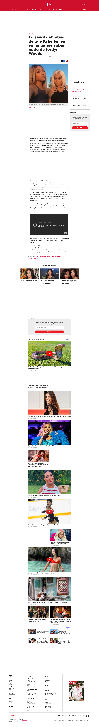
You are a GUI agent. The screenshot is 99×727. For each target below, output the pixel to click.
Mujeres (11, 706)
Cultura (68, 9)
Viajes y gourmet (58, 9)
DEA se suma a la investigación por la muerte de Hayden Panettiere (79, 106)
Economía (29, 705)
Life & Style (30, 679)
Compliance (70, 720)
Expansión (30, 701)
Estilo (28, 680)
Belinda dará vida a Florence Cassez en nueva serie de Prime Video (79, 98)
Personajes (11, 692)
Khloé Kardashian (56, 256)
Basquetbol (30, 694)
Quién (10, 675)
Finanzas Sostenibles (50, 706)
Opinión (29, 675)
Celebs (10, 702)
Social (46, 702)
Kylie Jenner (40, 256)
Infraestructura (49, 694)
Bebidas (11, 689)
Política (47, 679)
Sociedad (47, 688)
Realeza (25, 9)
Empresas (29, 702)
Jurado (10, 695)
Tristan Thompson (33, 258)
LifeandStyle (48, 676)
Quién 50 (84, 9)
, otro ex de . (55, 140)
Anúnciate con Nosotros (82, 720)
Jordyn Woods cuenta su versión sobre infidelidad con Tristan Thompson (49, 282)
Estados (47, 685)
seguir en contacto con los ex (42, 194)
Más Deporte (30, 695)
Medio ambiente (48, 701)
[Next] (79, 273)
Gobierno (47, 680)
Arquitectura (48, 695)
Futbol (29, 690)
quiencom (87, 715)
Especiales (29, 676)
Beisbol (29, 691)
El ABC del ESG (48, 708)
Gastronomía (12, 688)
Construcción (48, 691)
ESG (28, 710)
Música (28, 685)
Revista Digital (85, 4)
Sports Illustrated (32, 689)
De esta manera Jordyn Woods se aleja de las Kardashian (29, 281)
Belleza (47, 9)
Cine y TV (29, 684)
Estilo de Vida (12, 694)
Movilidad (47, 705)
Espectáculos (16, 9)
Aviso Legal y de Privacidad (58, 720)
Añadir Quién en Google (51, 60)
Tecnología (30, 707)
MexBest (11, 687)
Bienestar (11, 693)
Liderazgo (11, 709)
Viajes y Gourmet (13, 683)
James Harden (43, 140)
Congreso (47, 682)
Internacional (30, 706)
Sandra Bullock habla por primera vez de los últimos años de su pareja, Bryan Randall (79, 89)
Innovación (48, 707)
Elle (10, 698)
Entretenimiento (31, 681)
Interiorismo (48, 697)
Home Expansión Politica (33, 703)
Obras (28, 708)
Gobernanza (48, 703)
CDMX (46, 684)
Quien (84, 716)
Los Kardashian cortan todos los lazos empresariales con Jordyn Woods (69, 282)
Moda (40, 9)
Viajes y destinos (13, 690)
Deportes (29, 682)
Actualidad (11, 707)
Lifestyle (29, 697)
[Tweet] (62, 61)
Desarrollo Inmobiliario (51, 693)
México (46, 681)
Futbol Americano (31, 693)
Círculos (33, 9)
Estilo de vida (12, 703)
